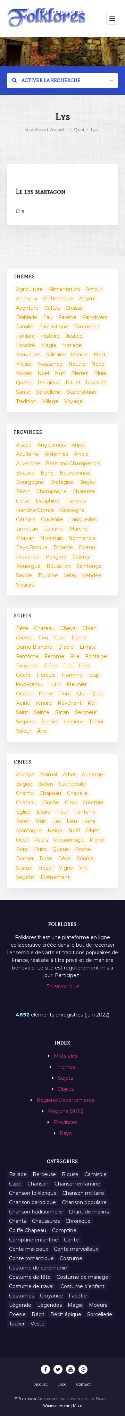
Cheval (68, 628)
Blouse (70, 1174)
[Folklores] (47, 18)
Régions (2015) (65, 1111)
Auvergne (28, 463)
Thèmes (65, 1067)
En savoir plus (62, 986)
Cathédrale (72, 784)
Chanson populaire (84, 1202)
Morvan (25, 538)
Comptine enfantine (33, 1240)
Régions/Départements (65, 1100)
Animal (48, 774)
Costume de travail (32, 1286)
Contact (83, 1384)
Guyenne (52, 519)
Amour (94, 289)
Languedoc (83, 519)
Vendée (92, 575)
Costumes (21, 1296)
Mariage (72, 345)
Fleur (62, 812)
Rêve (64, 858)
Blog (62, 1384)
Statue (24, 868)
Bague (24, 784)
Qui (81, 694)
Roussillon (59, 566)
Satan (62, 712)
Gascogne (72, 510)
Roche (83, 849)
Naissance (50, 364)
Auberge (92, 774)
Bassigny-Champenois (73, 463)
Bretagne (61, 482)
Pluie (100, 373)
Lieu (72, 821)
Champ (25, 793)
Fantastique (53, 326)
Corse (23, 501)
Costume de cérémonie (38, 1268)
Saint (22, 712)
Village (50, 401)
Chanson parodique (32, 1202)
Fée (68, 666)
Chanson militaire (83, 1193)
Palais (41, 840)
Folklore (25, 336)
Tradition (26, 401)
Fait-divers (94, 317)
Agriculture (29, 289)
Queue (60, 849)
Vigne (66, 868)
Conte (71, 1240)
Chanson (38, 1184)
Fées (84, 666)
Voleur (23, 731)
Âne (42, 731)
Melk (77, 1405)
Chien (90, 628)
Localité (25, 345)
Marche (78, 529)
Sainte (41, 712)
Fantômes (86, 326)
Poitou (87, 547)
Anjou (78, 445)
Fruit (40, 821)
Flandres (75, 501)
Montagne (29, 830)
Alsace (24, 445)
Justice (74, 336)
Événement (55, 877)
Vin (83, 868)
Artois (81, 454)
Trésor (96, 722)
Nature (76, 364)
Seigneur (86, 712)
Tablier (17, 1324)
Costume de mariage (82, 1277)
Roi (91, 703)
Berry (47, 473)
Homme (72, 675)
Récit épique (65, 1314)
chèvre (24, 638)
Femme (54, 656)
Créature (93, 802)
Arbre (69, 774)
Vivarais (25, 585)
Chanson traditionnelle (36, 1212)
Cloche (50, 802)
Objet (92, 830)
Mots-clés (65, 1056)
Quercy (81, 557)
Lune (89, 821)
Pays (66, 1133)
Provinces (65, 1122)
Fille (75, 656)
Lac (56, 821)
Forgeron (27, 666)
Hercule (46, 675)
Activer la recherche (50, 80)
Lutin (54, 684)
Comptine (64, 1230)
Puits (40, 849)
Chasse (74, 308)
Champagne (51, 491)
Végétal (25, 877)
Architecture (58, 299)
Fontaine (96, 656)
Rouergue (28, 566)
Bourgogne (30, 482)
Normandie (82, 538)
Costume (71, 1258)
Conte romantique (31, 1258)
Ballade (18, 1174)
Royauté (96, 382)
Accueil (57, 129)
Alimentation (64, 289)
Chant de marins (89, 1212)
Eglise (23, 812)
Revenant (70, 703)
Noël (43, 373)
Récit (38, 1314)
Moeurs (98, 1305)
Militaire (55, 354)
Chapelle (77, 793)
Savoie (24, 575)
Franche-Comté (35, 510)
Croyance (51, 1296)
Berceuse (44, 1174)
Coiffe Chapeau (27, 1230)
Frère (50, 666)
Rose (46, 858)
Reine (23, 703)
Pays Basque (32, 547)
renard (44, 703)
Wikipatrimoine (56, 1405)
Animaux (26, 299)
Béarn (23, 491)
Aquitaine (27, 454)
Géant (23, 675)
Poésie (17, 1314)
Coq (43, 638)
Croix (71, 802)
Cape (15, 1184)
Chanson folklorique (33, 1193)
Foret (22, 821)
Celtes (52, 308)
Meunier (77, 684)
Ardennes (56, 454)
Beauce (25, 473)
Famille (24, 326)
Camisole (95, 1174)
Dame (79, 638)
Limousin (27, 529)
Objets (66, 1089)
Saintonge (89, 566)
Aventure (27, 308)
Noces (24, 373)
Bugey (87, 482)
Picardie (63, 547)
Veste (37, 1324)
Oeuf (22, 840)
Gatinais (25, 519)
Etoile (43, 812)
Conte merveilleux (76, 1249)
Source (85, 858)
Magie (48, 345)
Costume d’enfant (82, 1286)
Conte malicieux (28, 1249)
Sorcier (49, 722)
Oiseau (24, 694)
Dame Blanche (34, 647)
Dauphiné (47, 501)
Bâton (45, 784)
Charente (84, 491)
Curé (60, 638)
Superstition (81, 392)
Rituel (73, 382)
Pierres (79, 373)
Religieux (49, 382)
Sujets (65, 1078)
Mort (100, 354)
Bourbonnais (75, 473)
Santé (23, 392)
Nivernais (51, 538)
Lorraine (54, 529)
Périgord (56, 557)
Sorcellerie (48, 392)
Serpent (25, 722)
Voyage (73, 401)
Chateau (44, 628)
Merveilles (28, 354)
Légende (20, 1305)
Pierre (46, 694)
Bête (22, 628)
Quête (24, 382)
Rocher (25, 858)
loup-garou (29, 684)
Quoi (79, 129)
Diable (66, 647)
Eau (47, 317)
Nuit (60, 373)
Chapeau (50, 793)
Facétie (67, 317)
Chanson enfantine (77, 1184)
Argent (87, 299)
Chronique (78, 1221)
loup (94, 675)
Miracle (79, 354)
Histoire (50, 336)
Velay (70, 575)
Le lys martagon (41, 191)
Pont (65, 694)
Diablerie (26, 317)
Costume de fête (30, 1277)
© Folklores (25, 1398)
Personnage (69, 840)
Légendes (49, 1305)
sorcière (73, 722)
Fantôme (27, 656)
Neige (55, 830)
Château (26, 802)
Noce (98, 364)
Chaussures (46, 1221)
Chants (17, 1221)
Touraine (48, 575)
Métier (24, 364)
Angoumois (52, 445)
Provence (28, 557)
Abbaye (25, 774)
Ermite (88, 647)
